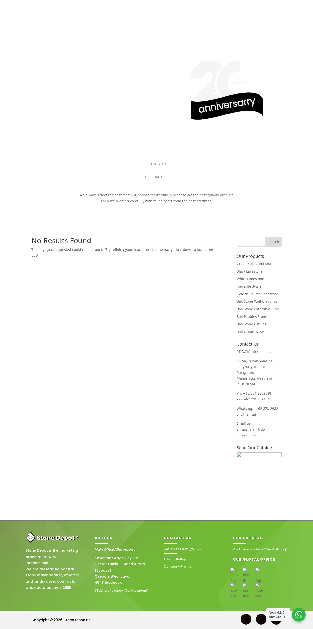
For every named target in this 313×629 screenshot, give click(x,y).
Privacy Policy (175, 559)
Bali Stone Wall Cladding (257, 301)
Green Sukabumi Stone (255, 263)
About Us (67, 23)
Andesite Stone (249, 286)
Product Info (153, 23)
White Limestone (250, 278)
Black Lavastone (250, 271)
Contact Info (183, 23)
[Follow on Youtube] (261, 619)
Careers (261, 23)
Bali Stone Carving (252, 324)
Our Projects (123, 23)
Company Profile (177, 566)
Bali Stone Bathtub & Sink (258, 309)
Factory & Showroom (220, 23)
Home (50, 23)
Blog (246, 23)
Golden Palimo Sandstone (258, 294)
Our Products (91, 23)
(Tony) (182, 549)
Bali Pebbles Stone (252, 316)
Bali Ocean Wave (250, 331)
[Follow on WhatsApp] (246, 619)
